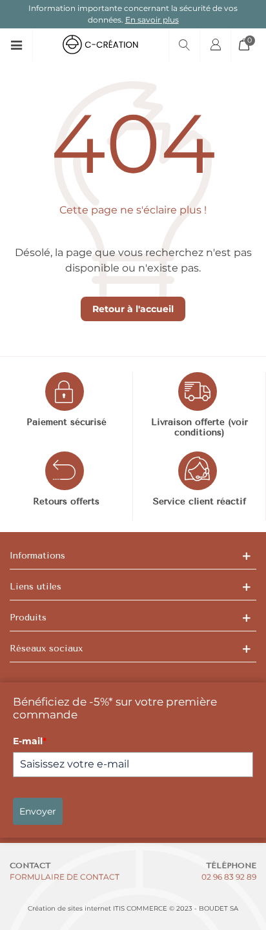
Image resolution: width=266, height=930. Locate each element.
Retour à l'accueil (133, 309)
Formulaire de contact (64, 877)
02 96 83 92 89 (228, 877)
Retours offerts (66, 502)
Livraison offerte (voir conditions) (199, 427)
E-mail (29, 741)
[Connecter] (215, 44)
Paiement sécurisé (66, 422)
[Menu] (21, 44)
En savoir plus (152, 20)
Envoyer (37, 811)
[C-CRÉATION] (100, 44)
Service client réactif (199, 502)
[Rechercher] (184, 44)
